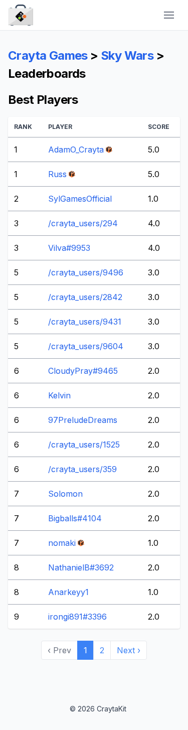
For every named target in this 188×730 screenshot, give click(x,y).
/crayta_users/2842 (85, 297)
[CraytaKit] (20, 15)
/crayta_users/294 (83, 223)
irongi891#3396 (77, 617)
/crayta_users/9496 (85, 272)
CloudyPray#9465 (83, 371)
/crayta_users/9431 (84, 322)
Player (60, 126)
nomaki (62, 543)
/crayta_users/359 (82, 469)
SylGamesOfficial (80, 199)
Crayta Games (48, 55)
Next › (128, 650)
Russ (57, 174)
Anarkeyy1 (68, 592)
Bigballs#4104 (75, 518)
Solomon (65, 494)
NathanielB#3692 (81, 567)
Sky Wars (127, 55)
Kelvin (59, 395)
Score (158, 126)
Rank (23, 126)
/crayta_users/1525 (84, 445)
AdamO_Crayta (76, 149)
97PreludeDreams (82, 420)
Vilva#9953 (69, 248)
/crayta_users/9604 (85, 346)
